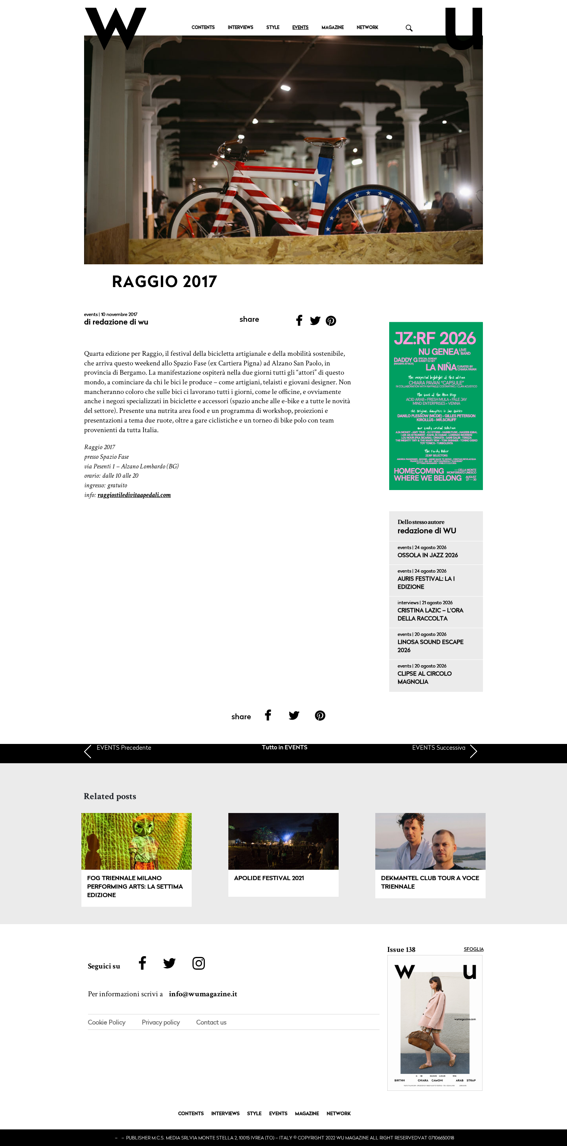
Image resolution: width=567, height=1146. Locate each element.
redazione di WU (120, 322)
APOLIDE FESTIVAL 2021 (269, 879)
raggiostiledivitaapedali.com (134, 494)
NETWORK (367, 28)
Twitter (315, 323)
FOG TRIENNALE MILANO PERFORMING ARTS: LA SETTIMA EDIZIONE (135, 887)
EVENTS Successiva (439, 747)
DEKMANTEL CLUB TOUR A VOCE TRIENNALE (430, 883)
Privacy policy (161, 1022)
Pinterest (331, 323)
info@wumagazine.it (203, 994)
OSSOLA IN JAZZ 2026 (428, 556)
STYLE (273, 28)
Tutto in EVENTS (284, 748)
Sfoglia (474, 949)
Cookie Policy (106, 1022)
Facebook (299, 323)
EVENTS (300, 28)
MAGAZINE (333, 28)
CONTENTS (203, 28)
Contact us (211, 1022)
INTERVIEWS (240, 28)
